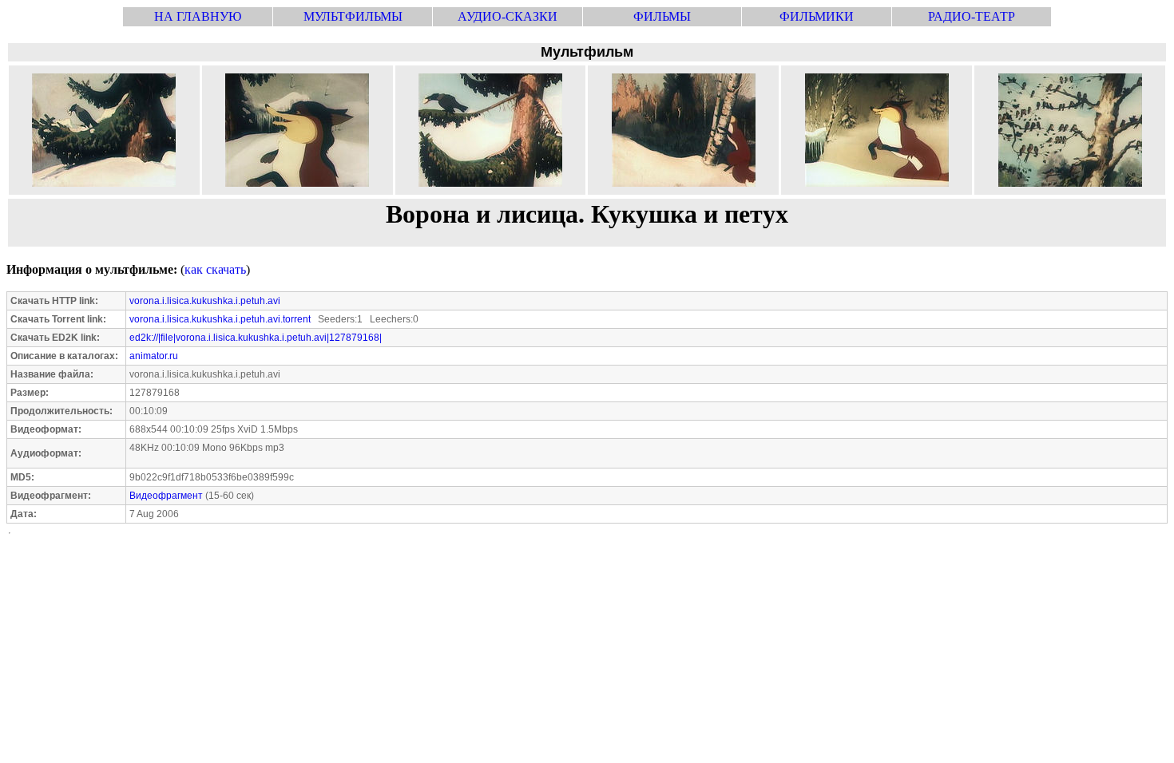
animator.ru (153, 356)
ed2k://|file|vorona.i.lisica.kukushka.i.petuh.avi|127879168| (255, 337)
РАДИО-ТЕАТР (971, 16)
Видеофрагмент (166, 495)
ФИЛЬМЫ (662, 16)
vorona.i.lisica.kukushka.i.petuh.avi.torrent (220, 319)
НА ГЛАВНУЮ (197, 16)
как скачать (215, 269)
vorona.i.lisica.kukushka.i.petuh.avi (204, 300)
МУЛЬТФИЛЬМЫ (353, 16)
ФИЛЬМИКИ (816, 16)
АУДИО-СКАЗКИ (507, 16)
